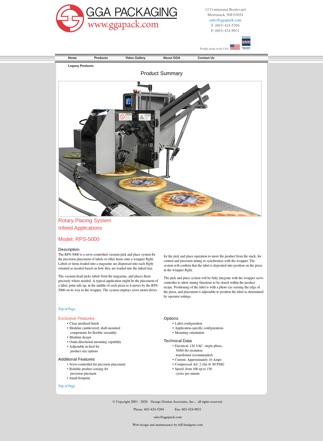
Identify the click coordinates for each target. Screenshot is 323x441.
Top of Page (66, 308)
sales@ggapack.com (225, 19)
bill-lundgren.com (190, 424)
